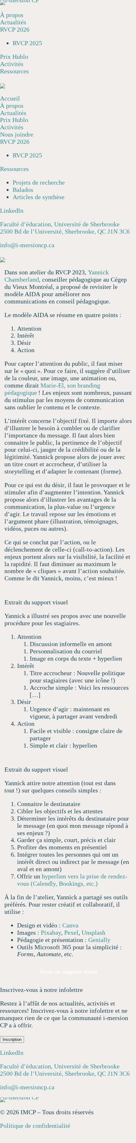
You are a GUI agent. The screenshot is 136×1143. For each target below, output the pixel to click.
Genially (99, 939)
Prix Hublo (14, 56)
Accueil (10, 98)
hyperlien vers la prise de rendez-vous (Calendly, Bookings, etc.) (72, 880)
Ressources (14, 71)
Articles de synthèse (39, 196)
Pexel (71, 932)
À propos (11, 14)
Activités (11, 63)
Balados (23, 189)
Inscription (12, 1039)
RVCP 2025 (27, 43)
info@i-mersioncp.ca (27, 244)
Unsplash (93, 932)
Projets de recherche (39, 182)
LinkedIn (11, 210)
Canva (70, 925)
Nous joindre (16, 134)
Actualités (13, 22)
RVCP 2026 (14, 29)
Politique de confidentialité (35, 1125)
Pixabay (51, 932)
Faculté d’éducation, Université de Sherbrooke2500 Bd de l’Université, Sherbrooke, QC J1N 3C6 (65, 228)
